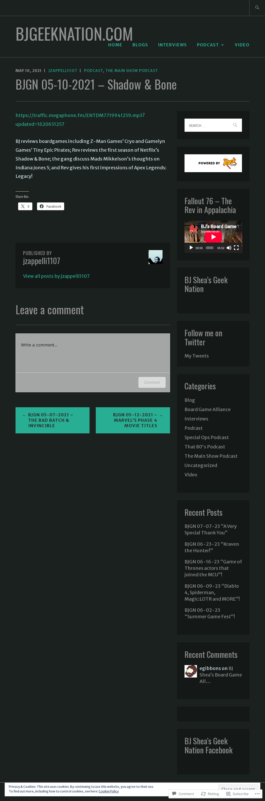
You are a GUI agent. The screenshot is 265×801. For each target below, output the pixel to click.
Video (242, 44)
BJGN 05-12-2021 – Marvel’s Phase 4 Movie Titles (135, 420)
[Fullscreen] (236, 247)
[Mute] (229, 247)
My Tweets (197, 356)
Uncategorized (201, 465)
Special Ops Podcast (207, 437)
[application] (213, 237)
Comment (152, 382)
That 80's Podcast (205, 447)
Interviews (172, 44)
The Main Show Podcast (131, 70)
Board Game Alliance (208, 409)
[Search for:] (257, 8)
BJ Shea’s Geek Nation (206, 284)
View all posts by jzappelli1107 (56, 276)
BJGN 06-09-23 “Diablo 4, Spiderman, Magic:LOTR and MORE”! (212, 592)
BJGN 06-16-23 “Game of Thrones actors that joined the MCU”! (213, 568)
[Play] (191, 247)
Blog (190, 400)
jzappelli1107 (62, 70)
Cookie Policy (109, 791)
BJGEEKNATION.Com (74, 33)
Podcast (208, 44)
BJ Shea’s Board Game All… (221, 674)
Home (115, 44)
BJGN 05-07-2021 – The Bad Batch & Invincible (50, 420)
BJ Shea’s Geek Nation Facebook (209, 745)
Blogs (140, 44)
